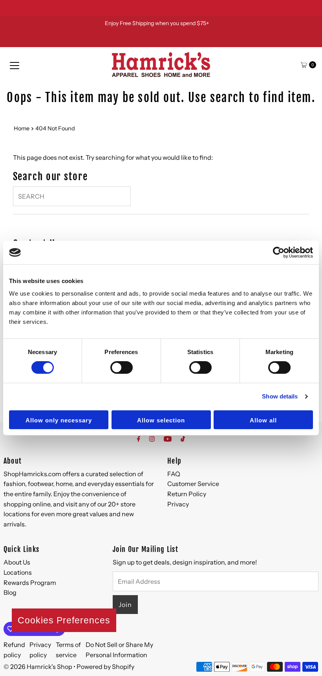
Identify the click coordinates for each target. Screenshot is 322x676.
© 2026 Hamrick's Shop (38, 667)
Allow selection (161, 420)
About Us (17, 562)
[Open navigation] (14, 64)
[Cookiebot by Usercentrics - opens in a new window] (278, 252)
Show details (280, 396)
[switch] (121, 367)
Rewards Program (30, 582)
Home (21, 128)
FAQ (173, 474)
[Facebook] (138, 439)
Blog (10, 592)
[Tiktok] (183, 439)
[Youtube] (168, 439)
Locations (18, 572)
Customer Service (193, 484)
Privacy (178, 504)
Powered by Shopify (105, 667)
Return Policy (186, 494)
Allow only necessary (59, 420)
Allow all (263, 420)
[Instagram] (152, 439)
